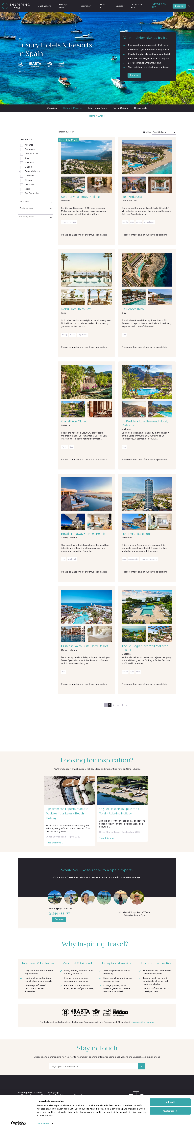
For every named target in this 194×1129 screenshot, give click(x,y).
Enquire (179, 6)
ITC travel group (51, 1092)
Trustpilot (23, 71)
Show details (43, 1123)
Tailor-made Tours (97, 108)
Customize (168, 1111)
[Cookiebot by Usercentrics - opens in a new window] (18, 1123)
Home (92, 116)
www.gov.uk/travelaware (142, 1022)
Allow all (170, 1102)
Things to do (140, 108)
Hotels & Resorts (72, 108)
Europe (101, 116)
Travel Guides (120, 108)
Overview (52, 108)
